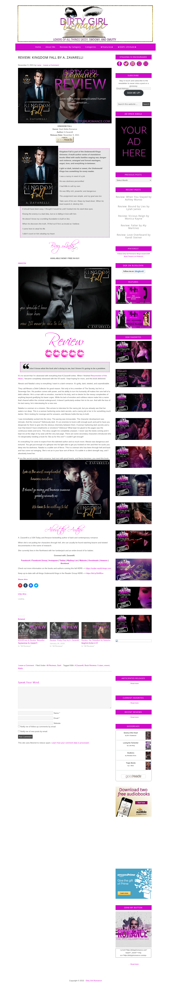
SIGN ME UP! (133, 93)
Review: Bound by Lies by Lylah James (133, 208)
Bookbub (65, 563)
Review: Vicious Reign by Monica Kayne (133, 217)
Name (56, 713)
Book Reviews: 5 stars (94, 665)
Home (38, 47)
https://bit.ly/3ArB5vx (94, 573)
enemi (107, 665)
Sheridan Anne (131, 755)
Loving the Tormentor (130, 743)
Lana (39, 65)
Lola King (132, 745)
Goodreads (93, 560)
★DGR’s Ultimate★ (127, 47)
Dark (59, 665)
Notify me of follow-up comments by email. (38, 726)
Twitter (62, 560)
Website (83, 560)
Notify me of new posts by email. (34, 731)
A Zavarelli (79, 665)
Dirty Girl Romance (78, 16)
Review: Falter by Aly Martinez (133, 227)
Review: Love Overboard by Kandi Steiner (134, 236)
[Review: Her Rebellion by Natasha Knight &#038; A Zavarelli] (96, 630)
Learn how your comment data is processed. (70, 743)
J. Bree (131, 765)
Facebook (25, 560)
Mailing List (72, 560)
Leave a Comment (51, 65)
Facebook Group (39, 560)
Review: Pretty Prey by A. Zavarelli (64, 640)
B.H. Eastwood (131, 735)
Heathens (130, 753)
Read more (135, 683)
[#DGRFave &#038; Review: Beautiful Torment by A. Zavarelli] (32, 630)
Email (56, 718)
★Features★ (107, 47)
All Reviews (51, 665)
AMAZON (22, 263)
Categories (90, 47)
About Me (50, 47)
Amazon (104, 560)
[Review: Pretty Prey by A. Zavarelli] (64, 630)
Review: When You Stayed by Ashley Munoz (133, 198)
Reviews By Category (70, 47)
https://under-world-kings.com (98, 568)
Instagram (53, 560)
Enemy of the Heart (131, 733)
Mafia (20, 668)
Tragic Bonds (131, 763)
